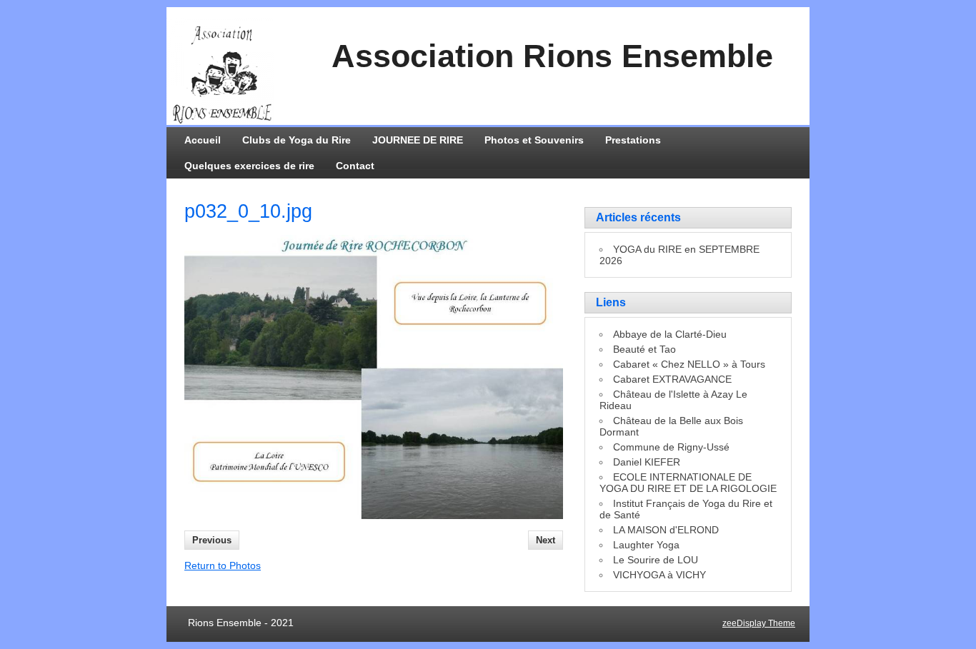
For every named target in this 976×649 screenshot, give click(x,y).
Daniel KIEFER (646, 462)
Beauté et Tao (644, 349)
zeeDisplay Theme (758, 623)
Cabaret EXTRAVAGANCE (672, 379)
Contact (355, 165)
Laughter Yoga (646, 544)
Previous (211, 540)
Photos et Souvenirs (534, 140)
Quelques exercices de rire (249, 165)
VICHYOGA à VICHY (659, 574)
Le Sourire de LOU (655, 559)
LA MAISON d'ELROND (666, 529)
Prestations (633, 140)
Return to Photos (222, 565)
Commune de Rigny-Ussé (671, 447)
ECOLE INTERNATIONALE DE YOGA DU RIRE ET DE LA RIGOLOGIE (688, 482)
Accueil (202, 140)
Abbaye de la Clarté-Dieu (670, 334)
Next (545, 540)
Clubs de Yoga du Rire (296, 140)
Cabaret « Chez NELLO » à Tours (689, 364)
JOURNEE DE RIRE (417, 140)
